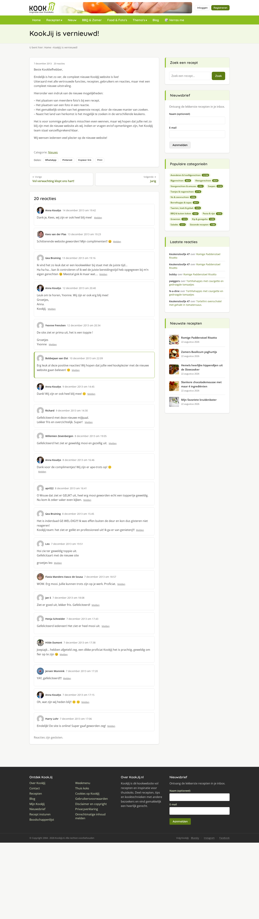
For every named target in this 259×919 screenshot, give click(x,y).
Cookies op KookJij (87, 794)
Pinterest (67, 159)
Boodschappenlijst (41, 820)
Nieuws (53, 152)
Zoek (218, 76)
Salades (178, 224)
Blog (156, 20)
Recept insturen (40, 814)
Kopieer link (84, 160)
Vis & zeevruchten (183, 197)
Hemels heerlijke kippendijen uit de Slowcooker (202, 367)
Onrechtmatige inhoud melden (90, 816)
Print (99, 160)
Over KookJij (37, 783)
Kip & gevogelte (203, 219)
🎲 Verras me (174, 20)
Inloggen (202, 7)
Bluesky (195, 837)
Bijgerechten (180, 180)
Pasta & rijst (212, 213)
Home (36, 20)
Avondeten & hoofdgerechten (189, 175)
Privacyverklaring (86, 809)
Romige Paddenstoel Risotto (199, 337)
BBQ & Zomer (92, 20)
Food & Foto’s (117, 20)
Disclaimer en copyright (91, 804)
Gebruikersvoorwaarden (91, 799)
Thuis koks (82, 788)
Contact (34, 788)
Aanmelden (179, 145)
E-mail (173, 127)
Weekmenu (82, 783)
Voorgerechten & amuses (187, 186)
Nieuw (72, 20)
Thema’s (139, 20)
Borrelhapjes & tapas (184, 202)
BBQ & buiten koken (184, 213)
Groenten (179, 219)
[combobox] (189, 76)
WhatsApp (50, 159)
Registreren (220, 7)
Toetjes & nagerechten (185, 191)
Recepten (53, 20)
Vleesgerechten (206, 180)
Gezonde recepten (202, 224)
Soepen (215, 186)
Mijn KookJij (37, 804)
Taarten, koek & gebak (185, 208)
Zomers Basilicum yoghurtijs (199, 352)
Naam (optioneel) (179, 114)
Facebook (224, 837)
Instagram (209, 837)
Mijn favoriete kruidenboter (199, 399)
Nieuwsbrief (37, 809)
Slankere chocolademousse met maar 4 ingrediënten (201, 384)
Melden (98, 217)
